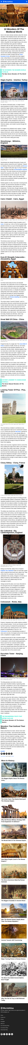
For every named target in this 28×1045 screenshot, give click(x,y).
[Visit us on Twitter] (7, 1034)
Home (2, 1015)
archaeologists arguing (20, 169)
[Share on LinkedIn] (12, 754)
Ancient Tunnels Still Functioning (11, 940)
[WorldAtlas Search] (26, 1)
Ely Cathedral (9, 570)
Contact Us (3, 1017)
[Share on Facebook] (4, 754)
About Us (2, 1023)
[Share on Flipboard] (2, 754)
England (3, 570)
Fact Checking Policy (5, 1025)
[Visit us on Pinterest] (9, 1034)
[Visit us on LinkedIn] (12, 1034)
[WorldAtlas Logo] (8, 1)
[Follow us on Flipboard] (2, 1034)
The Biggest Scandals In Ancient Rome (13, 900)
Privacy (2, 1019)
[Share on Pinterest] (9, 754)
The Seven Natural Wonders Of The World (13, 385)
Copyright (3, 1021)
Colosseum (4, 631)
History (12, 756)
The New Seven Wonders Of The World (14, 74)
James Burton (3, 756)
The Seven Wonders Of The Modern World (13, 721)
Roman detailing (14, 297)
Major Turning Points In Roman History (13, 959)
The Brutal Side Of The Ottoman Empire (13, 840)
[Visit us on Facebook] (4, 1034)
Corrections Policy (4, 1027)
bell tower (18, 431)
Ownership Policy (4, 1029)
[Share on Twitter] (7, 754)
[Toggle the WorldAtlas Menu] (1, 1)
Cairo (2, 224)
